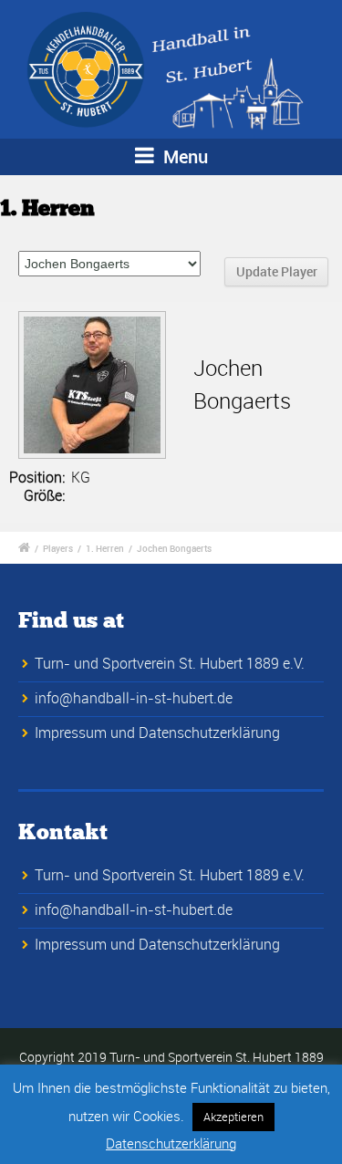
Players (58, 548)
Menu (183, 156)
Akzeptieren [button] (233, 1116)
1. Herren (105, 548)
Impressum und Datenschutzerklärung (157, 732)
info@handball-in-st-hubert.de (134, 698)
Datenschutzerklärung (171, 1143)
